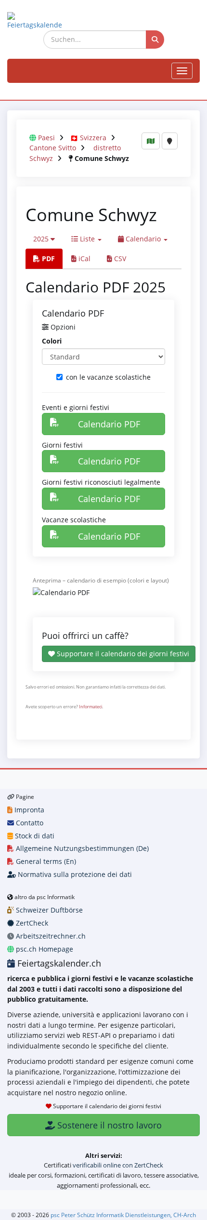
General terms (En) (45, 861)
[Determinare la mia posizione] (170, 141)
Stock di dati (33, 835)
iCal (84, 258)
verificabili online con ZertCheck (118, 1165)
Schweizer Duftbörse (48, 910)
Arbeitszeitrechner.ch (50, 936)
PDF (47, 258)
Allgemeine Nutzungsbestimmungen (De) (81, 848)
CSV (119, 258)
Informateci (90, 706)
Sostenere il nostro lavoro (108, 1125)
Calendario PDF (109, 424)
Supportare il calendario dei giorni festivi (122, 653)
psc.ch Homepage (43, 949)
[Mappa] (151, 141)
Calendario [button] (143, 238)
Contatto (28, 822)
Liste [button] (87, 238)
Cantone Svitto (52, 147)
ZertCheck (31, 923)
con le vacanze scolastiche (108, 377)
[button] (44, 239)
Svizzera (93, 137)
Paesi (46, 137)
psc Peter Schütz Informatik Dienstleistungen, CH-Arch (123, 1215)
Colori (52, 340)
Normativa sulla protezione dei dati (74, 874)
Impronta (28, 809)
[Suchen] (155, 39)
